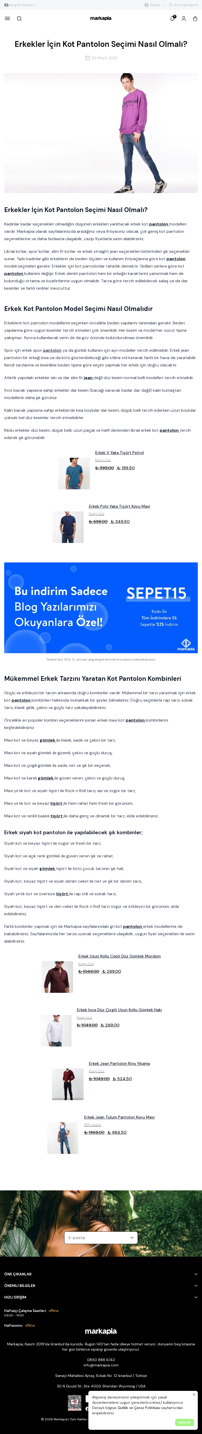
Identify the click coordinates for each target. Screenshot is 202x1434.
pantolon (52, 350)
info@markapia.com (101, 1365)
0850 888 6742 (101, 1359)
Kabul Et (184, 1422)
